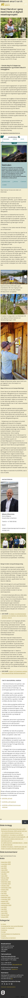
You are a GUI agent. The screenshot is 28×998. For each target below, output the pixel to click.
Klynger (3, 932)
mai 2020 (4, 909)
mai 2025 (4, 868)
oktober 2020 (5, 903)
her (12, 978)
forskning (4, 930)
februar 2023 (5, 878)
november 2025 (6, 864)
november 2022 (6, 884)
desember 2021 (5, 897)
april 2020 (4, 911)
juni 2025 (4, 866)
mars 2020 (4, 913)
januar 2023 (4, 880)
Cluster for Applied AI (7, 928)
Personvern (3, 986)
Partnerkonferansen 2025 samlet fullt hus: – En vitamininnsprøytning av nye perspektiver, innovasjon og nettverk (14, 833)
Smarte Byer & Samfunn (8, 938)
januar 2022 (4, 895)
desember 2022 (6, 882)
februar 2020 (5, 915)
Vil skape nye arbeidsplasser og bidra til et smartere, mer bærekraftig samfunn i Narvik (14, 616)
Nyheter (3, 936)
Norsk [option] (22, 997)
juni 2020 (4, 907)
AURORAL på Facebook (9, 802)
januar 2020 (4, 917)
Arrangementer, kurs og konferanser (12, 926)
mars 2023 (4, 876)
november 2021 (5, 899)
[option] (22, 996)
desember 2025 (6, 862)
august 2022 (4, 889)
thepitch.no (14, 969)
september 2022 (6, 887)
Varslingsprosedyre (11, 986)
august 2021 (4, 901)
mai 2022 (4, 893)
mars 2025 (4, 870)
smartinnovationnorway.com (18, 1)
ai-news (3, 924)
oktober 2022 (5, 885)
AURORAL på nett (7, 798)
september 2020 (6, 905)
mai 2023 (4, 874)
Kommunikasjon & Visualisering (10, 934)
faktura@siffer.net (17, 964)
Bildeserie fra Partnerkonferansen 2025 (13, 829)
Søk (1, 819)
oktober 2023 (5, 872)
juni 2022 (4, 891)
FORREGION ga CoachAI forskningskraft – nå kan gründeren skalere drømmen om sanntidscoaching (14, 839)
